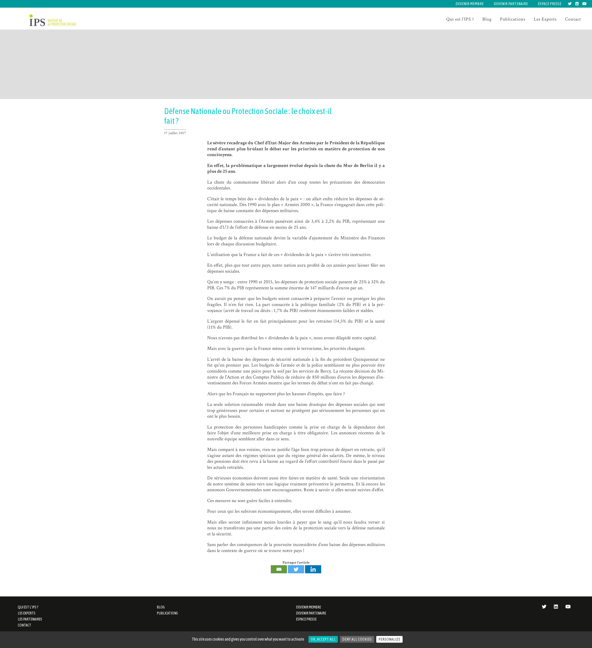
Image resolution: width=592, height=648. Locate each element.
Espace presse (549, 4)
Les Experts (545, 19)
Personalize (389, 639)
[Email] (279, 569)
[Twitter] (296, 569)
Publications (512, 19)
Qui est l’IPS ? (460, 19)
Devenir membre (470, 4)
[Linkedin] (313, 569)
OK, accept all (323, 639)
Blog (487, 19)
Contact (573, 19)
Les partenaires (30, 619)
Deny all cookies (357, 639)
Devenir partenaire (511, 4)
